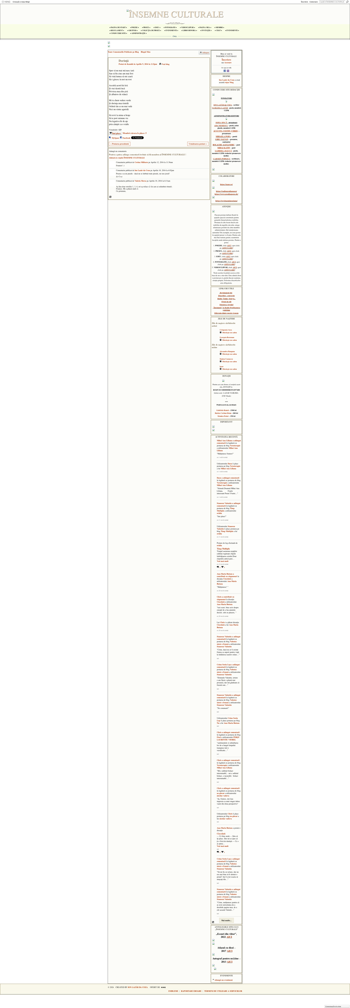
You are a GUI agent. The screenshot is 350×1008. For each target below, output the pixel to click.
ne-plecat (220, 793)
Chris (219, 596)
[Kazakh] (112, 66)
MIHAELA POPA (223, 136)
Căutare (347, 2)
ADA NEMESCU (221, 125)
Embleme (173, 991)
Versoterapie (235, 445)
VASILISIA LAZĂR (220, 108)
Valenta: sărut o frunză (227, 642)
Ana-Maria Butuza (224, 573)
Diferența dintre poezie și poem (226, 313)
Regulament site (226, 292)
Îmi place (116, 133)
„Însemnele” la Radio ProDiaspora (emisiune (226, 308)
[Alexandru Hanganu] (215, 355)
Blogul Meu (145, 51)
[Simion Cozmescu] (215, 362)
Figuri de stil (226, 301)
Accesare (227, 62)
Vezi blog (165, 64)
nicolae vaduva (223, 795)
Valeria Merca (140, 180)
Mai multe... (226, 920)
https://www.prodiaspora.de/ (226, 194)
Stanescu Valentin (224, 503)
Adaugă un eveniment (224, 979)
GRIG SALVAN (221, 139)
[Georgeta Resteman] (215, 341)
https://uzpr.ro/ (226, 184)
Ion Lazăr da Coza (142, 170)
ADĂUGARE (227, 248)
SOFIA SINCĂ (221, 122)
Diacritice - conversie (226, 295)
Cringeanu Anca (226, 330)
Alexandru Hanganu (227, 351)
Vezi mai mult (222, 561)
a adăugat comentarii (230, 477)
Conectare (314, 2)
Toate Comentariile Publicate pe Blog (123, 51)
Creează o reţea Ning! (21, 2)
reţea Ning (229, 82)
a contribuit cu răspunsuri (227, 575)
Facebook (126, 137)
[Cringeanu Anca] (215, 333)
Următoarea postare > (198, 143)
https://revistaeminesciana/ (226, 200)
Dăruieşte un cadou (229, 332)
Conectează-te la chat (333, 1006)
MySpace (115, 137)
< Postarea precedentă (119, 143)
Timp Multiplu (227, 531)
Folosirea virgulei (226, 304)
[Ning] (6, 2)
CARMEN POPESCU (221, 158)
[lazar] (215, 370)
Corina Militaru (141, 162)
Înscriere (304, 2)
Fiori (219, 737)
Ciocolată (227, 578)
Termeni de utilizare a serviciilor (223, 991)
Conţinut (110, 197)
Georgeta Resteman (227, 337)
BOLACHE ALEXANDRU (224, 144)
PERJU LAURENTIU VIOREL (228, 738)
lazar (222, 366)
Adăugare (205, 52)
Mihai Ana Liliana (224, 440)
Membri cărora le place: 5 (135, 133)
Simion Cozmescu (226, 359)
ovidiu (219, 513)
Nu (218, 723)
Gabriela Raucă (222, 410)
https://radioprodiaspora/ (226, 191)
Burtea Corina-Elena (223, 413)
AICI (229, 245)
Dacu (230, 463)
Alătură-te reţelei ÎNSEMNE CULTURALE (127, 157)
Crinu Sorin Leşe (224, 664)
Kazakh (130, 64)
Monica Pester (223, 416)
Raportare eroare (191, 991)
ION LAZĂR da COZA (223, 105)
